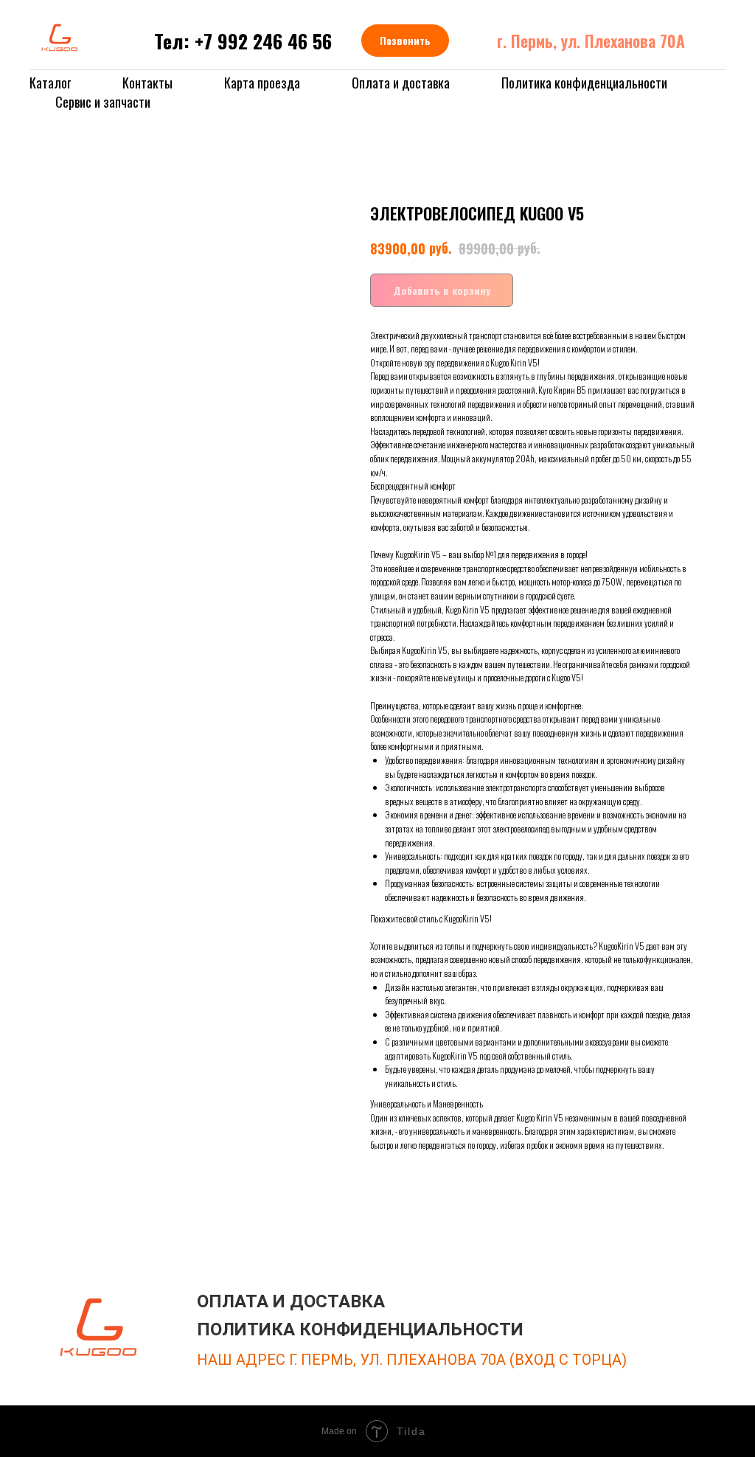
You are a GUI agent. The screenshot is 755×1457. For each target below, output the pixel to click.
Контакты (147, 82)
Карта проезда (262, 82)
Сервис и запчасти (102, 101)
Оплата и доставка (401, 82)
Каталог (50, 82)
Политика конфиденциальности (584, 82)
